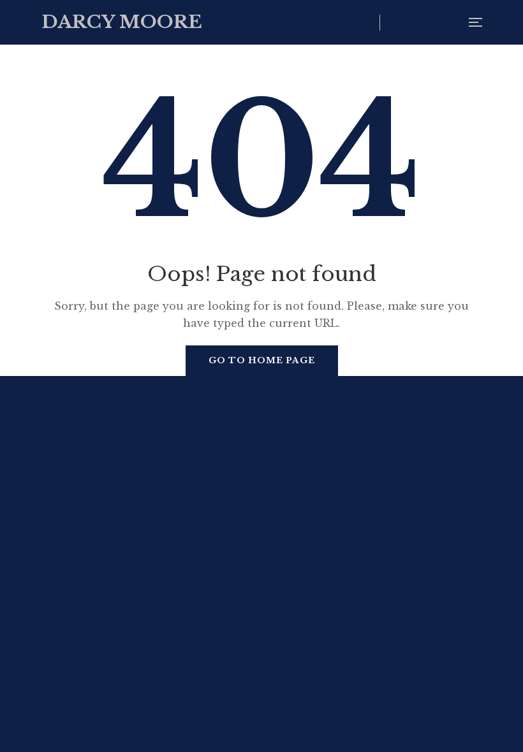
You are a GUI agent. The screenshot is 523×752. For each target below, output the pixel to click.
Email (448, 22)
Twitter (396, 22)
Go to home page (262, 360)
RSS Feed (422, 22)
